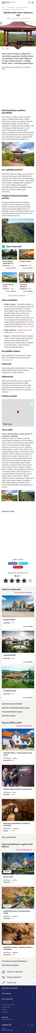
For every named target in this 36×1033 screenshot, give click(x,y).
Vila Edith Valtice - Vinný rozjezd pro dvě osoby (17, 754)
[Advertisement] (18, 90)
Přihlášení (5, 1012)
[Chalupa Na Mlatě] (18, 642)
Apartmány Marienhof (23, 285)
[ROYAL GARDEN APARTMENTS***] (9, 254)
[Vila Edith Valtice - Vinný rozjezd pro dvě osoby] (18, 740)
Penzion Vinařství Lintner (8, 285)
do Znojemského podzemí (16, 447)
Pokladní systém (7, 1019)
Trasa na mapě (28, 326)
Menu (32, 2)
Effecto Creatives (7, 1029)
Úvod (3, 7)
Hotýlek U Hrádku (25, 261)
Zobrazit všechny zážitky (24, 726)
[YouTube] (32, 1025)
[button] (18, 412)
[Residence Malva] (18, 606)
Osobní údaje (6, 1007)
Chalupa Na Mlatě (9, 655)
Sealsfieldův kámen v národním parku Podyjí (16, 912)
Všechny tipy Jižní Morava (24, 850)
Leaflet (19, 426)
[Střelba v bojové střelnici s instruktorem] (18, 776)
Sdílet (7, 49)
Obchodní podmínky (8, 1004)
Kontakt (4, 1009)
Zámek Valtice (8, 877)
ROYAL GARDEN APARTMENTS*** (8, 262)
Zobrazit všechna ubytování (17, 295)
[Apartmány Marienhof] (26, 277)
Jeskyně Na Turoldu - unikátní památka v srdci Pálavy (17, 948)
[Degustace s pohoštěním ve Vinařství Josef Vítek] (18, 810)
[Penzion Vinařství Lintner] (9, 277)
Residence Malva (9, 620)
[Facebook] (23, 1025)
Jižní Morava (10, 7)
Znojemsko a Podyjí (22, 7)
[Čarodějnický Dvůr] (18, 677)
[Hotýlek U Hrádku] (26, 254)
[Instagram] (28, 1025)
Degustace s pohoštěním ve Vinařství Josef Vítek (16, 824)
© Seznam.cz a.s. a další (27, 426)
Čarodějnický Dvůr (10, 691)
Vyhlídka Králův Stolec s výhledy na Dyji (13, 9)
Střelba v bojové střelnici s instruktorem (17, 789)
